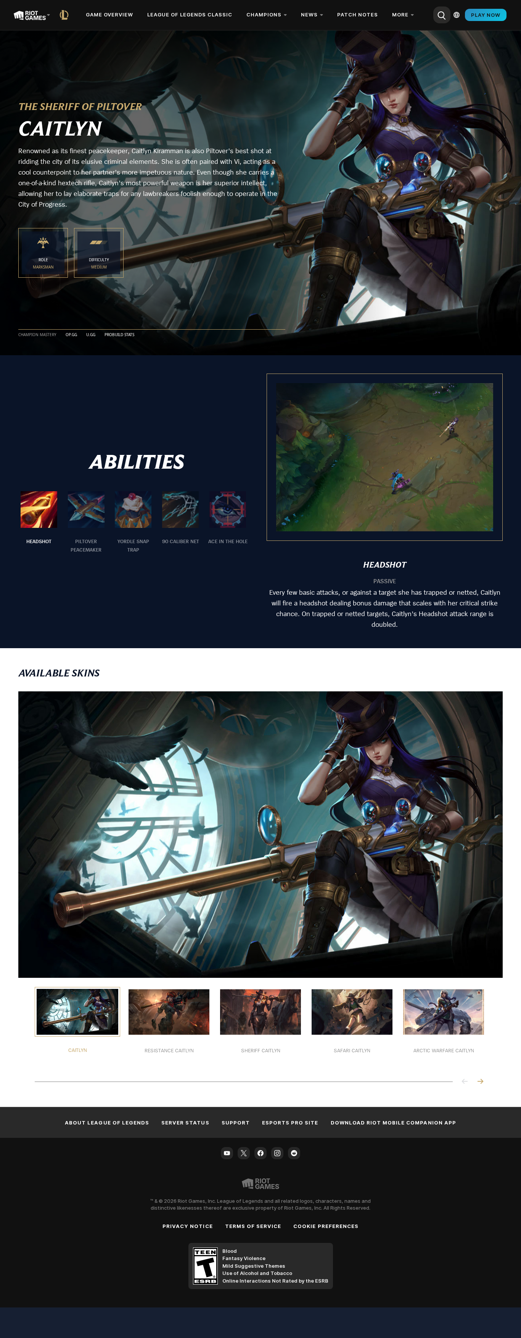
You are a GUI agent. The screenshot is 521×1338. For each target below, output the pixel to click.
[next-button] (480, 1082)
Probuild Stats (119, 335)
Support (236, 1123)
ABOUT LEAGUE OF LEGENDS (107, 1123)
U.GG (90, 335)
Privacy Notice (187, 1226)
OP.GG (71, 335)
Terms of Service (253, 1226)
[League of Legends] (65, 15)
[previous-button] (465, 1082)
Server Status (185, 1123)
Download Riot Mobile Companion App (393, 1123)
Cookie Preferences (326, 1226)
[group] (133, 522)
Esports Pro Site (290, 1123)
